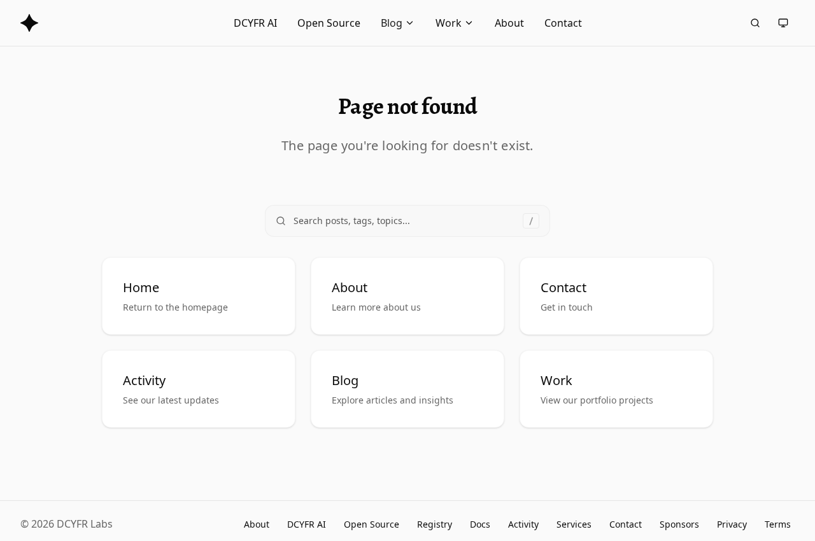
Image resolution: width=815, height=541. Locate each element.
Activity (523, 524)
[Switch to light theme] (783, 22)
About (509, 23)
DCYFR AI (255, 23)
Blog (391, 23)
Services (574, 524)
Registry (434, 524)
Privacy (732, 524)
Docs (480, 524)
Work (449, 23)
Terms (778, 524)
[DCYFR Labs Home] (29, 23)
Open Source (328, 23)
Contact (563, 23)
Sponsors (679, 524)
